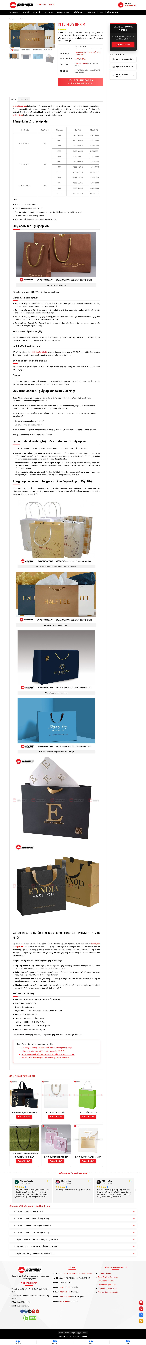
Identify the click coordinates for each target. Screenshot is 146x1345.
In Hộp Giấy (36, 12)
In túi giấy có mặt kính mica (88, 1157)
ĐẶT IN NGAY (25, 1117)
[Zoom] (12, 49)
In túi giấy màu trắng (56, 1113)
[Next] (51, 37)
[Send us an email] (30, 1311)
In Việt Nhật (18, 115)
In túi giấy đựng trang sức (24, 1113)
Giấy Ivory (96, 52)
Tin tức (101, 12)
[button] (135, 1191)
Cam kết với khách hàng (108, 1277)
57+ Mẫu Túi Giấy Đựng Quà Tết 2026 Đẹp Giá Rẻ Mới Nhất (45, 1058)
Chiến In (18, 1343)
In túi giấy (21, 19)
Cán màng (78, 63)
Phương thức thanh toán (108, 1292)
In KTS (77, 59)
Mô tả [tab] (13, 99)
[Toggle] (134, 1211)
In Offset (83, 59)
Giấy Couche (87, 52)
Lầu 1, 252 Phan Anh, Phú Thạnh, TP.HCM (77, 1273)
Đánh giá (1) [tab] (23, 99)
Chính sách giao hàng (107, 1285)
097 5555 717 (131, 6)
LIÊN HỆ (52, 5)
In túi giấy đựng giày (24, 1157)
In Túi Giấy (26, 12)
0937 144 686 (65, 1301)
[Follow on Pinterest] (33, 1311)
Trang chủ (12, 19)
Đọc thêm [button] (100, 1199)
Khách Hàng (91, 12)
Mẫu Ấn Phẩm (78, 12)
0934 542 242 (65, 1292)
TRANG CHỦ (41, 5)
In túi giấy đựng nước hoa (56, 1157)
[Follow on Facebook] (22, 1311)
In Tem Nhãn (49, 12)
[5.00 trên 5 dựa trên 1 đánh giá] (80, 29)
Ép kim (85, 63)
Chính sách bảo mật (106, 1281)
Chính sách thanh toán (107, 1288)
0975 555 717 (65, 1287)
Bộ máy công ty (104, 1273)
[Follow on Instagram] (26, 1311)
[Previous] (13, 37)
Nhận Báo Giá (123, 45)
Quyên (91, 1343)
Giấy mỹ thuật (79, 54)
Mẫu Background (112, 12)
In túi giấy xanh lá (88, 1113)
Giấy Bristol (79, 52)
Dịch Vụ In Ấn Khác (63, 12)
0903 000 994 (65, 1296)
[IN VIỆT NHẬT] (21, 4)
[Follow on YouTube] (37, 1311)
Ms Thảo (55, 1343)
